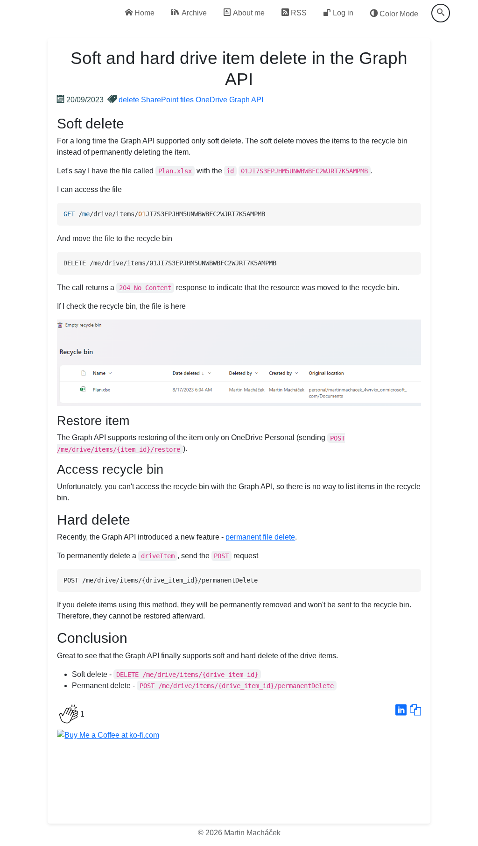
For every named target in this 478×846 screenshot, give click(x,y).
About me (248, 13)
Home (144, 13)
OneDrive (211, 100)
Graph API (246, 100)
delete (129, 100)
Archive (193, 13)
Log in (342, 13)
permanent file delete (260, 537)
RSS (298, 13)
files (187, 100)
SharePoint (159, 100)
